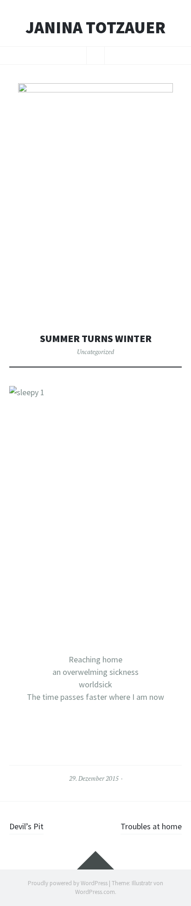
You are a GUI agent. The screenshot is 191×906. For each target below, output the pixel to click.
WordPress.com (95, 892)
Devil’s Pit (26, 826)
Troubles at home (151, 826)
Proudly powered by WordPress (68, 883)
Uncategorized (95, 352)
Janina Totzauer (95, 27)
